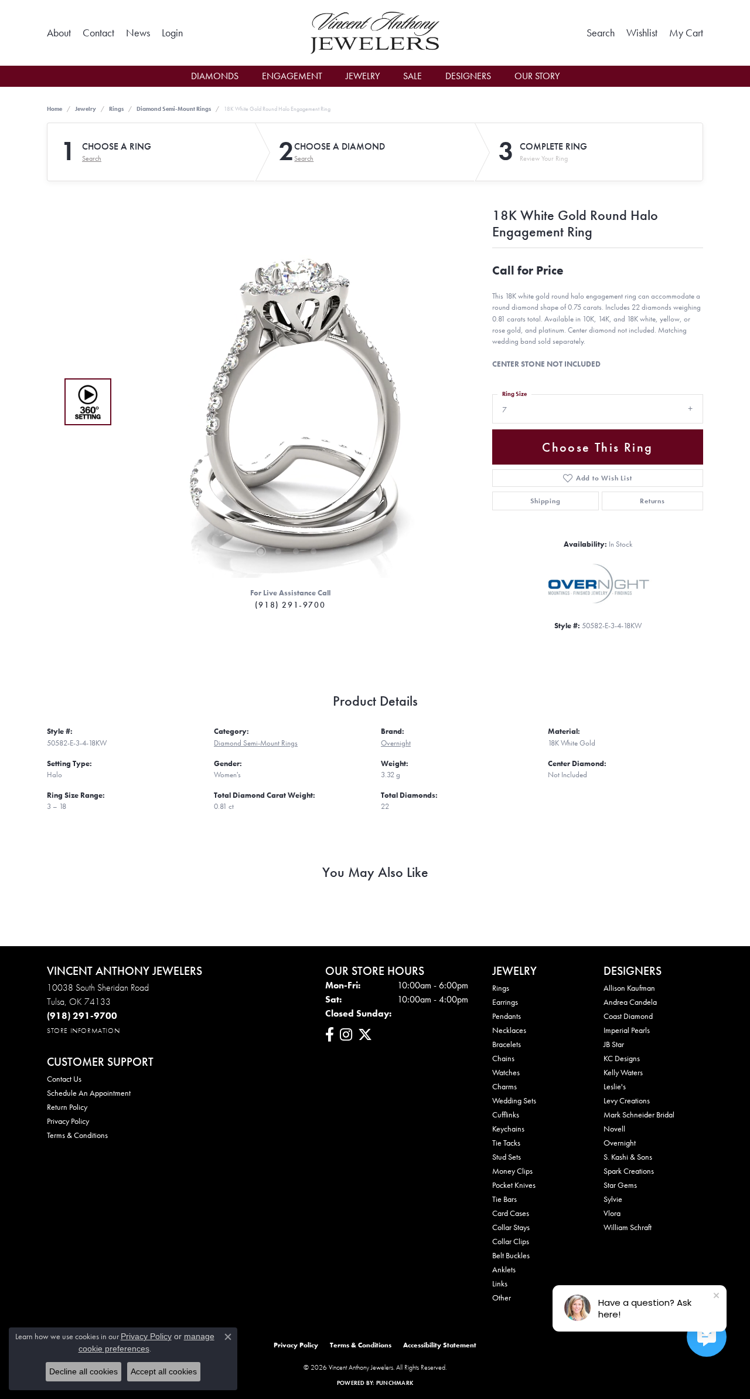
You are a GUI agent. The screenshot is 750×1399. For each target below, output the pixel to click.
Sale (412, 76)
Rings (116, 109)
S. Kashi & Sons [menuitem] (628, 1156)
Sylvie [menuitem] (613, 1199)
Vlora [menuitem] (612, 1213)
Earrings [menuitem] (505, 1002)
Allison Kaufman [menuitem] (629, 988)
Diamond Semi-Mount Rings (174, 109)
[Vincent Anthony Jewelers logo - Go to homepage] (375, 33)
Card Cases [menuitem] (510, 1213)
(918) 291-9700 (290, 604)
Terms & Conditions (77, 1135)
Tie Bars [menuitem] (504, 1199)
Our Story (537, 76)
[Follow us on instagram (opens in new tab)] (346, 1035)
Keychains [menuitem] (508, 1128)
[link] (59, 33)
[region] (287, 402)
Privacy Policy (68, 1121)
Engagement (292, 76)
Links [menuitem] (499, 1283)
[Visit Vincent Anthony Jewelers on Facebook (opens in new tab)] (329, 1035)
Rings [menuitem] (500, 988)
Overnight (396, 743)
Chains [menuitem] (503, 1058)
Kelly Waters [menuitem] (623, 1072)
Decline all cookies (83, 1371)
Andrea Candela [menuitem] (630, 1002)
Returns (652, 501)
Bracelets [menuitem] (506, 1044)
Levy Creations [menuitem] (627, 1100)
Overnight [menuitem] (620, 1142)
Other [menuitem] (501, 1297)
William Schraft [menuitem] (628, 1227)
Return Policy (67, 1107)
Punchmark (394, 1383)
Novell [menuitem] (614, 1128)
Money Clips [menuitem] (512, 1171)
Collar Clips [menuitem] (510, 1241)
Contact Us (64, 1078)
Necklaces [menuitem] (509, 1030)
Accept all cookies (164, 1371)
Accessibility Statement (439, 1345)
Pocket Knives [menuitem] (514, 1185)
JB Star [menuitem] (614, 1044)
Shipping (545, 501)
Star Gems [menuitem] (620, 1185)
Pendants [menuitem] (506, 1016)
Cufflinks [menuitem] (505, 1114)
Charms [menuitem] (504, 1086)
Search (91, 158)
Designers (468, 76)
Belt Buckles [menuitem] (511, 1255)
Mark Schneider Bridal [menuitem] (639, 1114)
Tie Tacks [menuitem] (506, 1142)
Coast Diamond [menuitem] (628, 1016)
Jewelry (363, 76)
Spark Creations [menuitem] (629, 1171)
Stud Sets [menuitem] (506, 1156)
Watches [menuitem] (506, 1072)
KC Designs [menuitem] (622, 1058)
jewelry (85, 109)
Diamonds (214, 76)
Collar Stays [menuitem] (511, 1227)
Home (54, 109)
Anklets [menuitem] (504, 1269)
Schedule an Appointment (89, 1093)
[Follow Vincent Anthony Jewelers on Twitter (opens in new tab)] (365, 1035)
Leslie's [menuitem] (615, 1086)
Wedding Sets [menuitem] (514, 1100)
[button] (172, 33)
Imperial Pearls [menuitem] (627, 1030)
